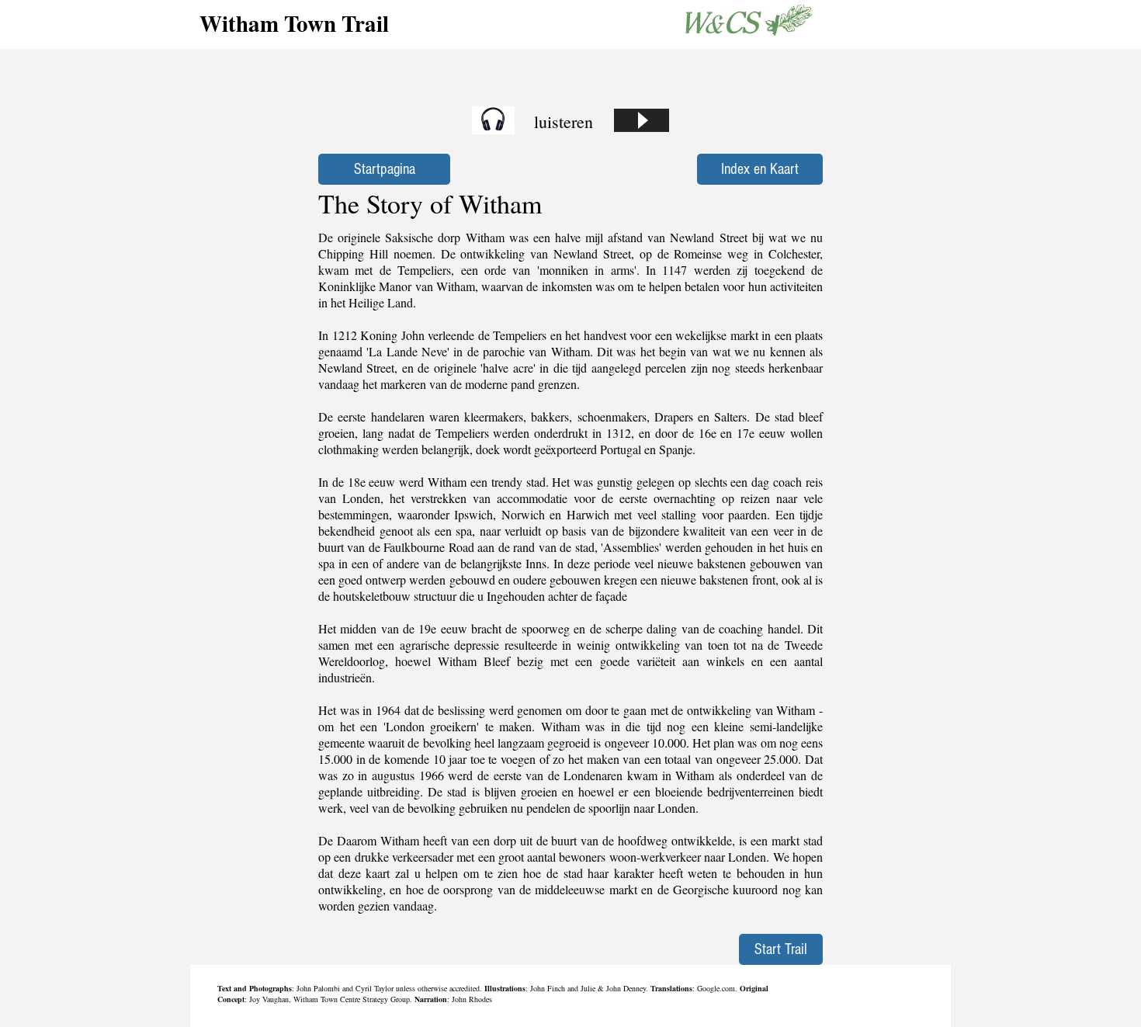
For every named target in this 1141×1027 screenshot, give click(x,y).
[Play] (641, 120)
